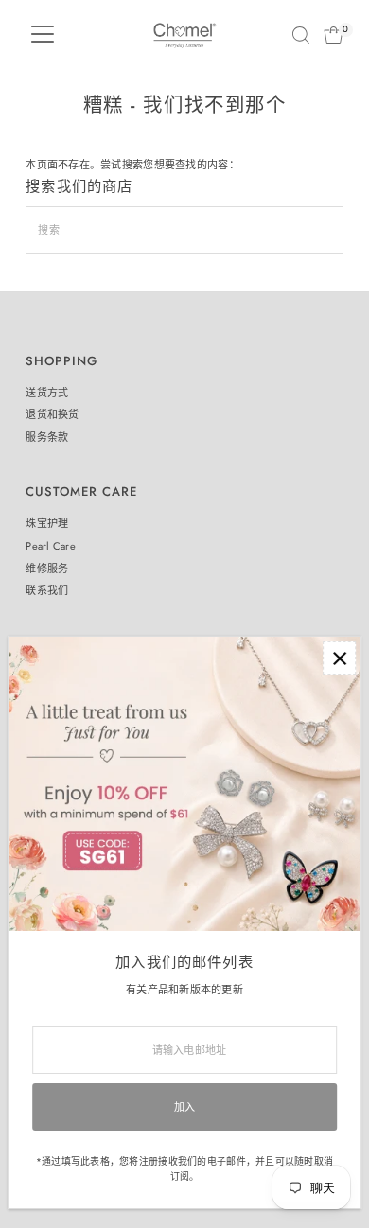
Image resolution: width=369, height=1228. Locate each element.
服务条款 (47, 437)
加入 (185, 1106)
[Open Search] (300, 35)
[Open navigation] (43, 35)
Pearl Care (51, 545)
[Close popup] (339, 658)
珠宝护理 (47, 523)
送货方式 (47, 392)
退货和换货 (52, 414)
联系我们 (47, 590)
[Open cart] (333, 35)
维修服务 (47, 568)
